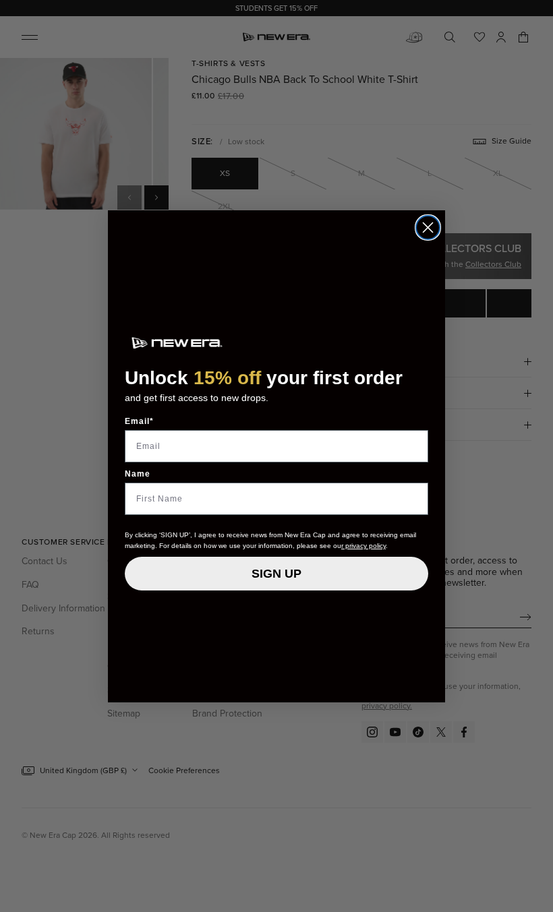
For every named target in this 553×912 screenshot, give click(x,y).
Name (137, 474)
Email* (139, 421)
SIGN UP (276, 573)
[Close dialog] (428, 227)
